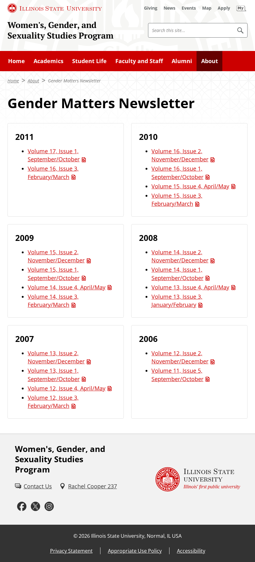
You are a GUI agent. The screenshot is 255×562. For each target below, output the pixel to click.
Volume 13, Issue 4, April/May (190, 287)
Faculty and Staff (139, 61)
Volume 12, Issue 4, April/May (66, 388)
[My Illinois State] (241, 8)
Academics (48, 61)
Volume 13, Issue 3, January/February (176, 300)
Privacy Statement (71, 550)
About (209, 61)
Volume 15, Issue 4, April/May (190, 186)
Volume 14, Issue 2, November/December (179, 256)
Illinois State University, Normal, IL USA (136, 535)
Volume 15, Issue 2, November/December (56, 256)
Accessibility (191, 550)
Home (16, 61)
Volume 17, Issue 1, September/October (54, 155)
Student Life (89, 61)
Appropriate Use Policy (135, 550)
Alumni (182, 61)
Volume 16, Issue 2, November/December (179, 155)
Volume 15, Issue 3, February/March (176, 199)
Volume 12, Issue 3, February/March (53, 401)
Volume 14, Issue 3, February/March (53, 300)
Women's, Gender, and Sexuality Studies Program (60, 30)
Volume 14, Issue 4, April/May (66, 287)
